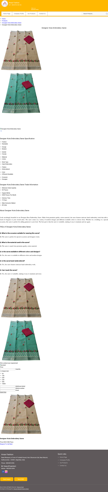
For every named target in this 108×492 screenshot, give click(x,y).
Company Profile (19, 13)
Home (4, 19)
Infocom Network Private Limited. (21, 489)
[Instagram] (6, 473)
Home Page (6, 13)
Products (4, 21)
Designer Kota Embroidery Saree (11, 23)
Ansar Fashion (15, 4)
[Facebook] (3, 473)
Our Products (31, 13)
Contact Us (42, 13)
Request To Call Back (6, 444)
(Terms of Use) (20, 487)
